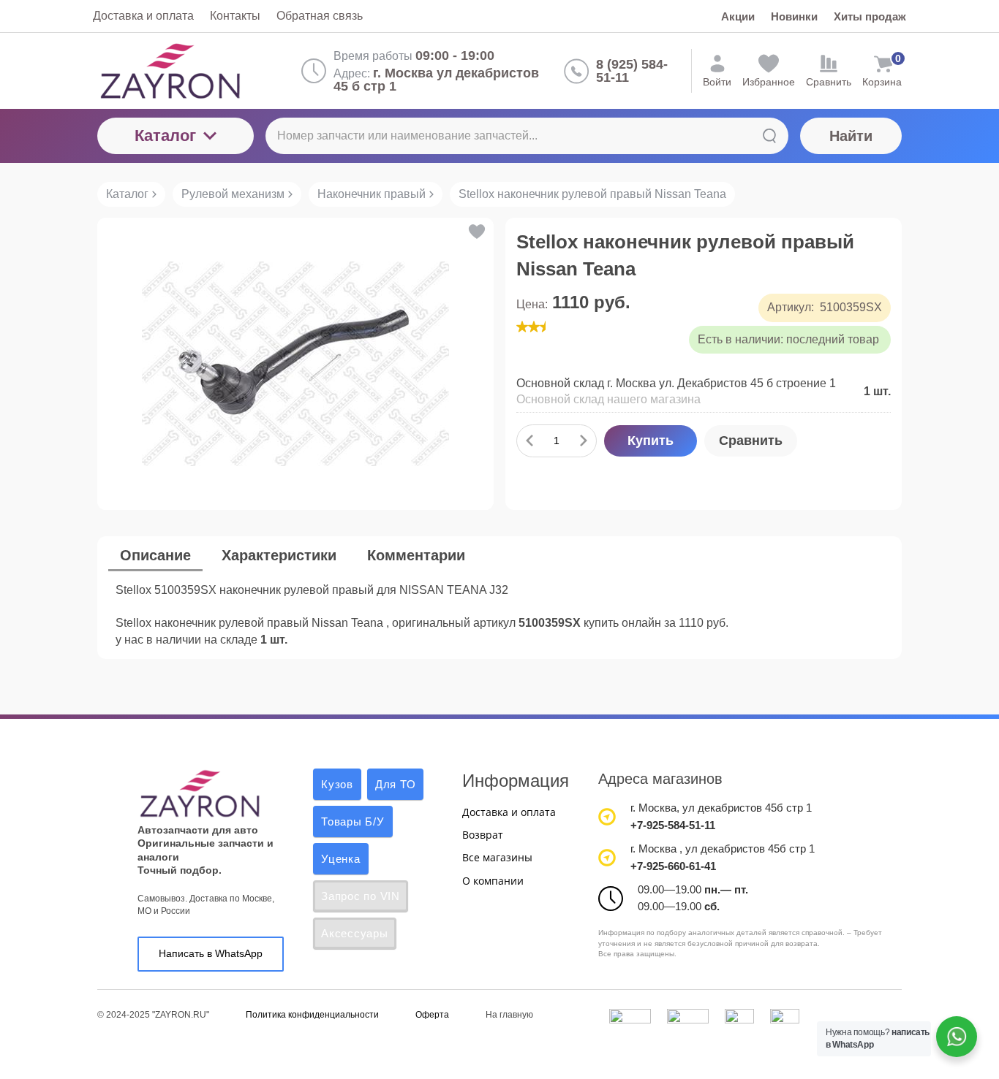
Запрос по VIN (360, 896)
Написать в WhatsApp (211, 953)
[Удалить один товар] (529, 441)
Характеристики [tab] (279, 555)
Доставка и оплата (509, 812)
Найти (850, 136)
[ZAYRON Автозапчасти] (193, 71)
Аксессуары (354, 933)
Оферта (432, 1015)
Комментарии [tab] (416, 555)
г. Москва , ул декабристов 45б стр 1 (722, 848)
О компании (493, 881)
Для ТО (395, 784)
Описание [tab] (155, 555)
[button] (475, 231)
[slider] (545, 326)
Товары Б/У (353, 821)
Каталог (165, 135)
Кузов (337, 784)
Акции (738, 16)
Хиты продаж (870, 16)
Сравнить (751, 440)
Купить (650, 440)
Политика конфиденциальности (312, 1015)
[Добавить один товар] (583, 441)
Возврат (482, 835)
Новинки (794, 16)
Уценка (341, 859)
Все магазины (497, 857)
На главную (509, 1015)
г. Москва (653, 807)
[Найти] (769, 136)
